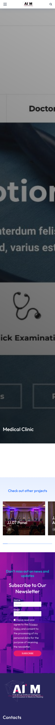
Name (17, 600)
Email (17, 609)
